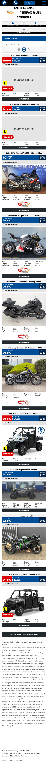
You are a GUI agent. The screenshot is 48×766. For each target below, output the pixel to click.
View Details (24, 99)
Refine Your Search (11, 38)
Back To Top (24, 739)
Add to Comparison (11, 65)
